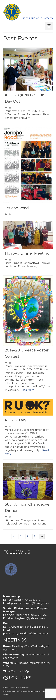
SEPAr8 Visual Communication (29, 691)
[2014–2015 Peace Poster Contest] (28, 311)
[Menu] (49, 26)
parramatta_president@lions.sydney (25, 633)
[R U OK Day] (28, 407)
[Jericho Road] (28, 165)
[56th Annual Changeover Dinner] (28, 481)
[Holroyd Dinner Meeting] (28, 235)
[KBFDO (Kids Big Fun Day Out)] (28, 69)
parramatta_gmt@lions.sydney (30, 603)
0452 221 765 (39, 614)
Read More (27, 389)
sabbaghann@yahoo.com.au (29, 618)
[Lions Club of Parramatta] (28, 12)
